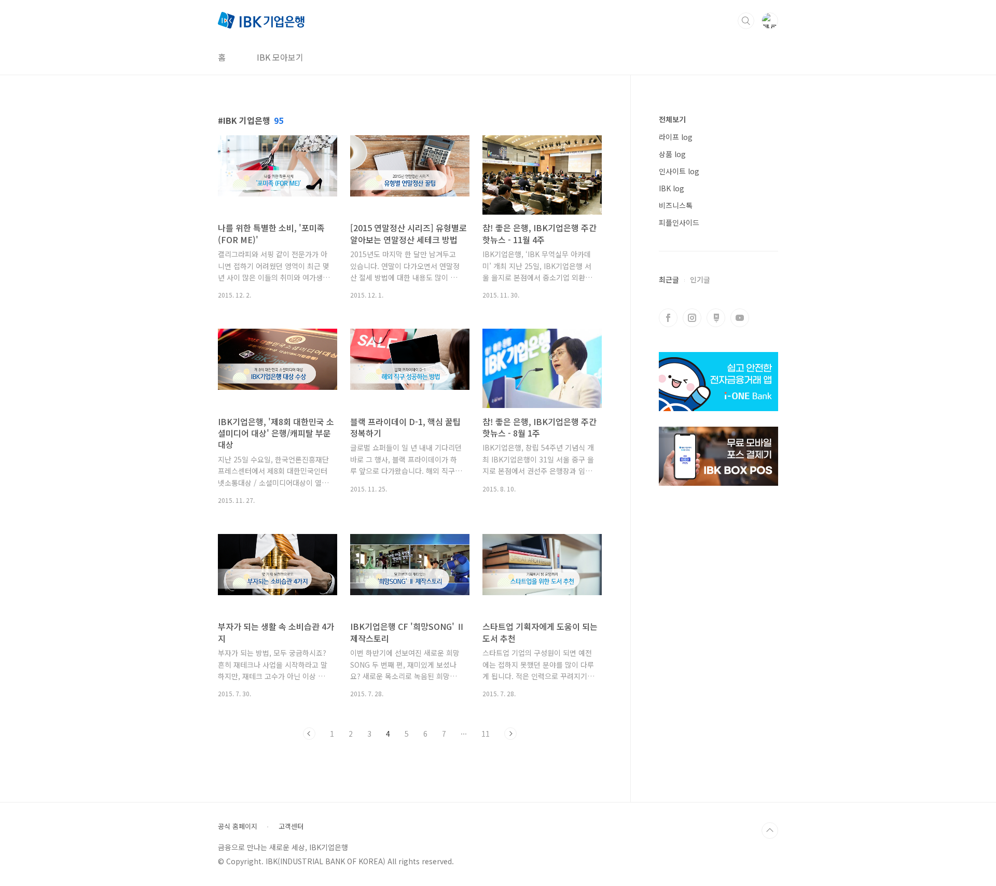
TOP (770, 830)
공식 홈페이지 (237, 826)
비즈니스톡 (676, 205)
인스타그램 (692, 317)
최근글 (669, 279)
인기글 (700, 279)
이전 (309, 733)
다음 (510, 733)
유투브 (739, 317)
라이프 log (676, 137)
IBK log (671, 188)
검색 (746, 21)
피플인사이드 (679, 222)
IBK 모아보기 (280, 57)
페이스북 (668, 317)
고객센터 (291, 826)
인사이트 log (679, 171)
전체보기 (672, 119)
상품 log (672, 154)
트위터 (716, 317)
